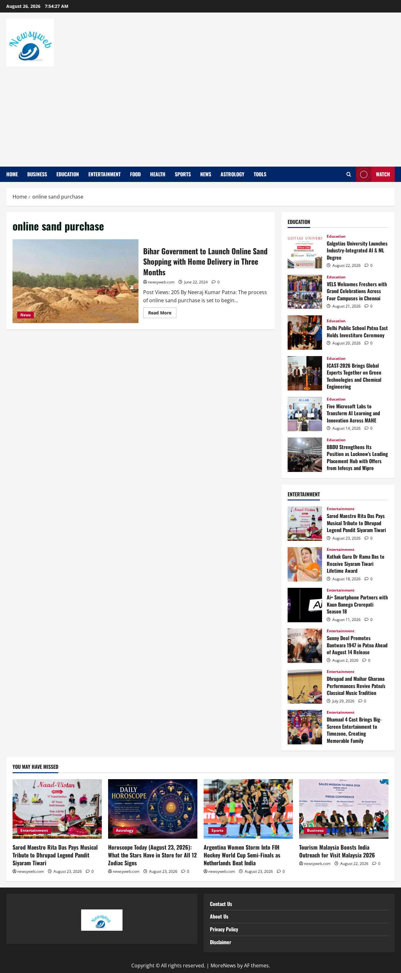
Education (67, 174)
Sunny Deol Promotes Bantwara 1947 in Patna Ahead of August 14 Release (305, 646)
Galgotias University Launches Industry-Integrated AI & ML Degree (305, 251)
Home (12, 174)
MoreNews (223, 965)
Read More (162, 312)
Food (135, 174)
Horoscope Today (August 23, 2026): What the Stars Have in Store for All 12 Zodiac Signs (152, 855)
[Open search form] (348, 174)
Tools (260, 174)
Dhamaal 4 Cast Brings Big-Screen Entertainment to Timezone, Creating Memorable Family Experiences (305, 727)
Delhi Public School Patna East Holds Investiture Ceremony (305, 332)
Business (37, 174)
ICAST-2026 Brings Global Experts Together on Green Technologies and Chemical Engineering (305, 373)
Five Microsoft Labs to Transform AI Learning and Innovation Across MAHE (305, 414)
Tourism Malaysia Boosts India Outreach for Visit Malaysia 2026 (337, 851)
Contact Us (221, 904)
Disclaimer (220, 942)
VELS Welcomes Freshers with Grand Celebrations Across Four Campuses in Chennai (305, 292)
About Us (219, 916)
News (205, 174)
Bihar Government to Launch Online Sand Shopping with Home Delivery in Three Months (75, 281)
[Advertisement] (199, 113)
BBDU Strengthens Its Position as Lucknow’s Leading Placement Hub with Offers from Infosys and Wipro (305, 454)
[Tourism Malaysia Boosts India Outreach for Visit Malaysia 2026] (343, 809)
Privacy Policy (224, 929)
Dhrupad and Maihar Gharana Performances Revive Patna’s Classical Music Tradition (305, 686)
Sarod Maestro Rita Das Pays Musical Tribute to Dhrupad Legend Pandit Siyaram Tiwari (305, 523)
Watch (383, 174)
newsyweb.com (161, 282)
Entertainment (104, 174)
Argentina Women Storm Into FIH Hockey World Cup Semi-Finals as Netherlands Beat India (242, 855)
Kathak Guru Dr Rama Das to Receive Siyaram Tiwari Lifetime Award (305, 564)
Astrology (232, 174)
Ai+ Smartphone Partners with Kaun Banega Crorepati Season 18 (305, 605)
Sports (183, 174)
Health (157, 174)
